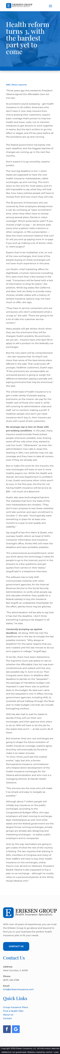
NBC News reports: (16, 84)
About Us (8, 1014)
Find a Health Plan (13, 1011)
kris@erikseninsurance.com (18, 989)
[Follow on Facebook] (7, 1029)
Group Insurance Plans (15, 1007)
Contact (7, 1018)
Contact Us (16, 946)
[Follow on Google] (16, 1029)
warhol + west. (52, 1052)
